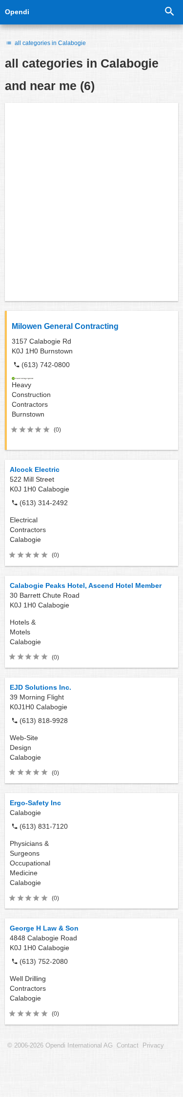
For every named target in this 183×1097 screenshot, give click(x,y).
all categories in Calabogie (49, 43)
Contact (128, 1045)
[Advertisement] (91, 202)
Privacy (153, 1045)
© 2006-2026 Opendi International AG (60, 1045)
